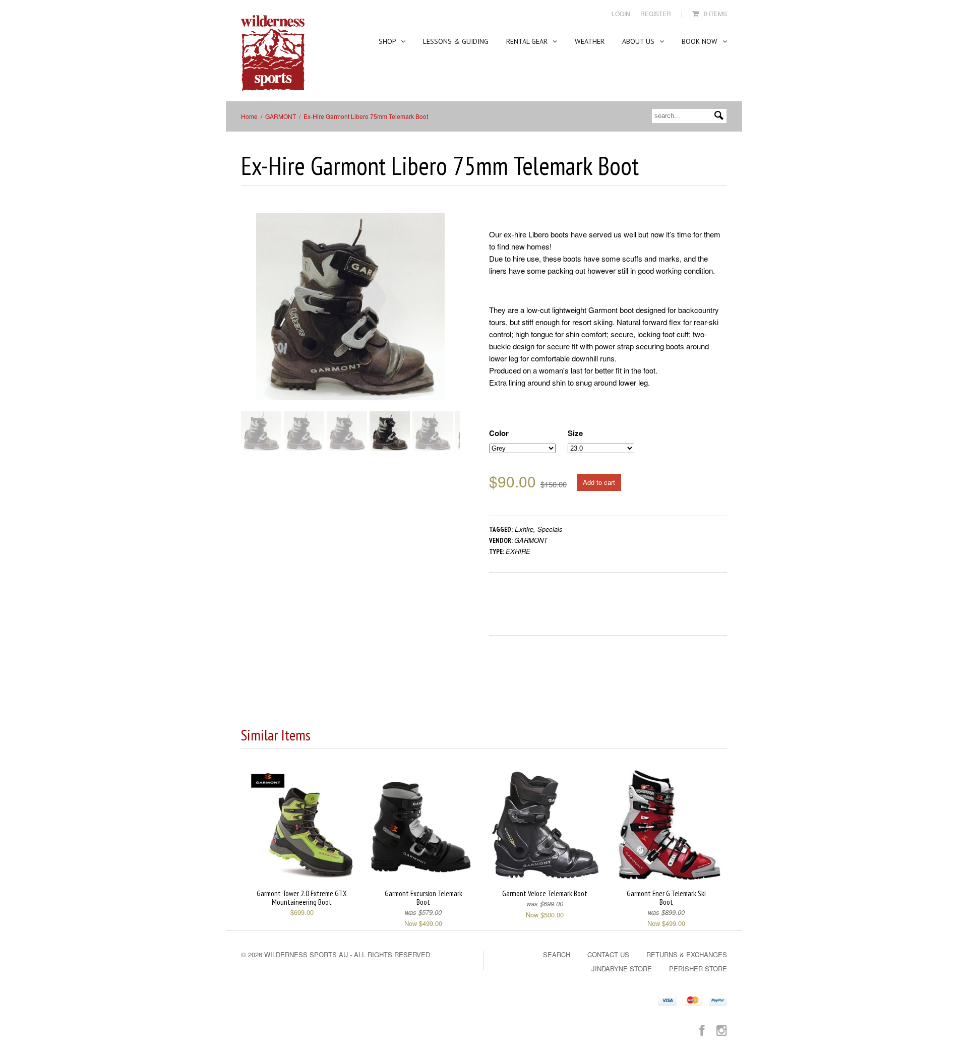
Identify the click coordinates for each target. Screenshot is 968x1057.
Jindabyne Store (621, 968)
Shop (388, 41)
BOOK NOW (700, 41)
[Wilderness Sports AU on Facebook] (701, 1029)
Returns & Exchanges (686, 954)
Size (575, 433)
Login (621, 13)
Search (556, 954)
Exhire (524, 529)
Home (249, 116)
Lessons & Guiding (456, 41)
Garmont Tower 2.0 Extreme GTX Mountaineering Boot (302, 898)
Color (499, 433)
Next (453, 316)
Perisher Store (698, 968)
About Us (639, 41)
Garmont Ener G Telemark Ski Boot (666, 898)
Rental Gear (528, 41)
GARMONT (280, 116)
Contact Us (608, 954)
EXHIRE (518, 551)
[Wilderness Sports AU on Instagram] (721, 1029)
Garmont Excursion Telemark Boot (423, 898)
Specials (550, 529)
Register (655, 13)
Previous (248, 316)
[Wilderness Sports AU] (273, 53)
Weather (589, 41)
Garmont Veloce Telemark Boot (544, 893)
